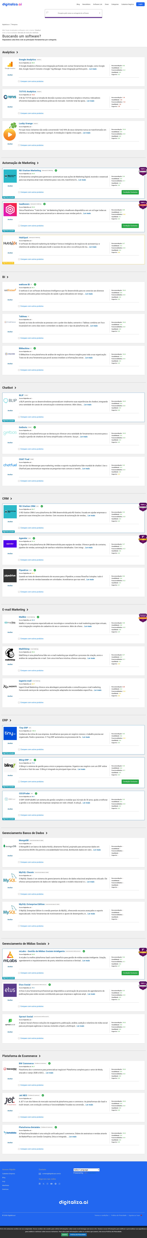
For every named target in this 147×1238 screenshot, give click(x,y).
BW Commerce (26, 1063)
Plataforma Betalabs (30, 1127)
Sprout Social (26, 1016)
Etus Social (25, 984)
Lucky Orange (26, 123)
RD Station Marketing (30, 170)
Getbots (23, 427)
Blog (78, 4)
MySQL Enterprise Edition (32, 904)
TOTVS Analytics (28, 91)
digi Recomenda (8, 263)
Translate (92, 1173)
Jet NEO (23, 1095)
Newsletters (86, 4)
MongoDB (24, 840)
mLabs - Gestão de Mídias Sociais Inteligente (42, 951)
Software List (97, 4)
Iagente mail (25, 680)
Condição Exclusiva (130, 192)
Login (140, 4)
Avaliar (10, 75)
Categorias (115, 4)
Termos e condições (101, 1215)
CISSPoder (24, 793)
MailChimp (24, 649)
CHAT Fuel (24, 459)
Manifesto (5, 1185)
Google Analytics (28, 59)
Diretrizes (5, 1189)
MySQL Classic (26, 872)
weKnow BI (24, 284)
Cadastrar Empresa (8, 1174)
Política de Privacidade (78, 1235)
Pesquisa (14, 25)
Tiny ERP (24, 727)
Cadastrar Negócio (127, 4)
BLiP (21, 395)
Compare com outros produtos (31, 81)
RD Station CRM (27, 506)
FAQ (3, 1182)
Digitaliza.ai (6, 25)
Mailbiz (23, 617)
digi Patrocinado (8, 197)
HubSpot (24, 237)
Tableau (23, 316)
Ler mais (93, 69)
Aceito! (64, 1235)
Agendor (23, 538)
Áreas (107, 4)
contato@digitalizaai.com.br (51, 1174)
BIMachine (24, 348)
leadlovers (24, 204)
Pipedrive (24, 570)
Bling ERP (24, 760)
